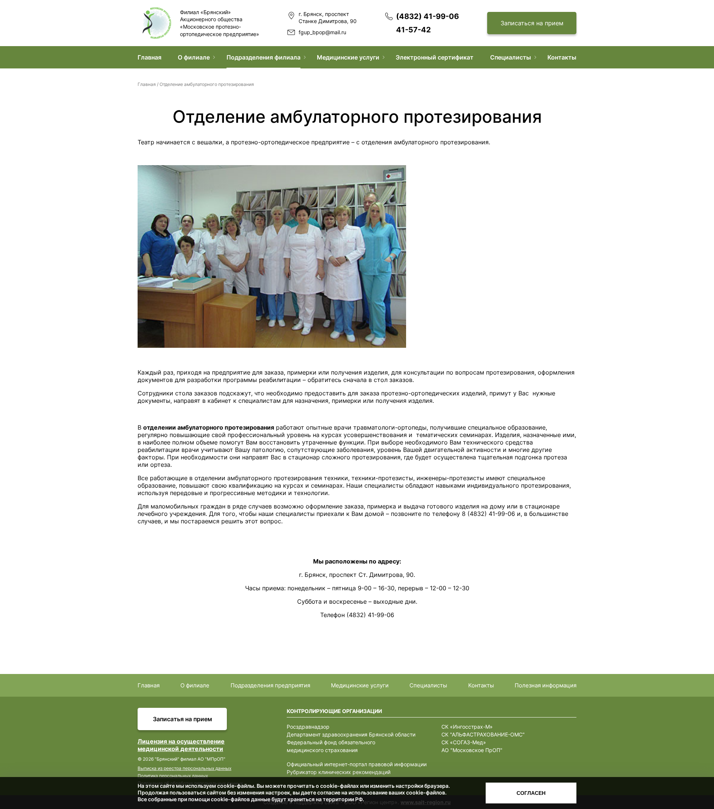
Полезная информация (545, 685)
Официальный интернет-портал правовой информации (357, 764)
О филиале (194, 57)
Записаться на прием (532, 23)
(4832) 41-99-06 (427, 16)
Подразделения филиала (263, 57)
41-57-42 (413, 29)
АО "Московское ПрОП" (471, 750)
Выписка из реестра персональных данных (184, 768)
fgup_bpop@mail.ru (322, 32)
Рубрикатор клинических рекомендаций (338, 772)
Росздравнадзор (308, 726)
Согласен (531, 793)
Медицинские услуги (348, 57)
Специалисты (510, 57)
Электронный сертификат (434, 57)
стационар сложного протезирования (344, 457)
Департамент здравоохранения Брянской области (351, 734)
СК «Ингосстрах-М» (467, 726)
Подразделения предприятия (270, 685)
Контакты (561, 57)
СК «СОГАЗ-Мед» (463, 742)
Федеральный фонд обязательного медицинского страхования (331, 746)
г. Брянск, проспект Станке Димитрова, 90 (328, 18)
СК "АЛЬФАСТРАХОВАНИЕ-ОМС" (483, 734)
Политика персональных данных (173, 775)
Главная (149, 57)
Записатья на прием (182, 719)
